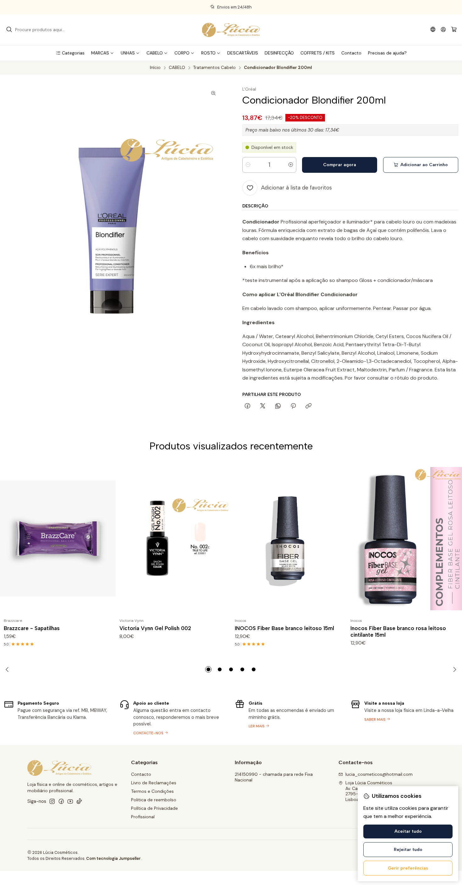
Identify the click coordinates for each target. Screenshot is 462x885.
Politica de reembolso (153, 800)
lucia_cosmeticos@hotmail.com (379, 774)
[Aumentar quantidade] (290, 164)
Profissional (143, 817)
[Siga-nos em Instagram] (52, 801)
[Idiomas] (433, 29)
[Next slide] (453, 669)
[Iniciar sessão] (443, 29)
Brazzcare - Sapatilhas (32, 628)
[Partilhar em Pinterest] (293, 406)
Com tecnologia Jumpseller (113, 858)
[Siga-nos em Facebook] (61, 801)
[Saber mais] (404, 717)
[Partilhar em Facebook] (247, 406)
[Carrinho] (454, 30)
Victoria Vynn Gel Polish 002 (155, 628)
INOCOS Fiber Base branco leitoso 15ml (284, 628)
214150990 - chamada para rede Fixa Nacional (274, 777)
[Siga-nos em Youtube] (70, 801)
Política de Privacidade (154, 808)
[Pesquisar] (9, 29)
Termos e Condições (152, 791)
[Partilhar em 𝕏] (262, 406)
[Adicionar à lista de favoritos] (108, 538)
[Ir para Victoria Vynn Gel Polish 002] (173, 538)
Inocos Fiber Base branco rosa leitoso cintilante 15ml (398, 631)
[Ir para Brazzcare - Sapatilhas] (58, 538)
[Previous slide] (8, 669)
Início (155, 67)
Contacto (141, 774)
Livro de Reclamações (153, 783)
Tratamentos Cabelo (214, 67)
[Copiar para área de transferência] (308, 406)
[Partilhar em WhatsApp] (278, 406)
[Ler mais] (289, 717)
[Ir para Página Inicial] (231, 29)
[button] (70, 53)
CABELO (177, 67)
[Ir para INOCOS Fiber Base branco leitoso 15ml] (289, 538)
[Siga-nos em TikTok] (79, 801)
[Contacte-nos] (173, 717)
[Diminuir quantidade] (248, 164)
